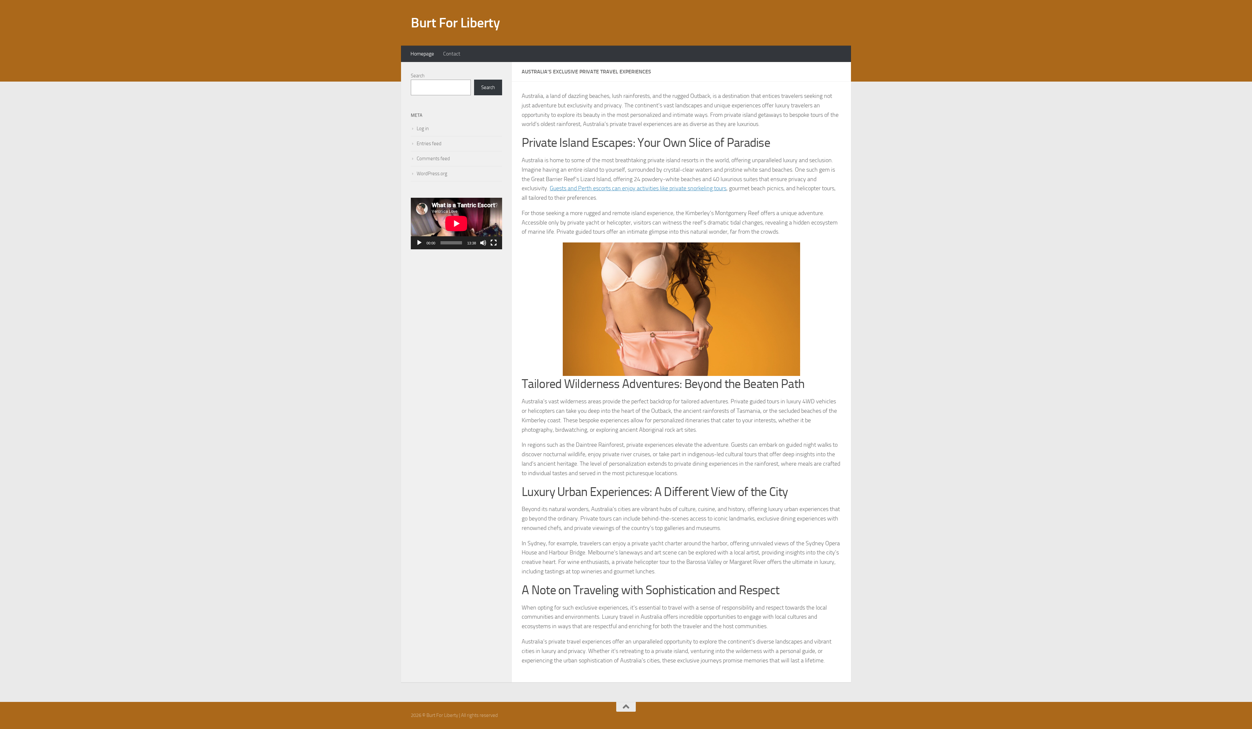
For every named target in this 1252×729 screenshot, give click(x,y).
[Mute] (483, 243)
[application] (456, 223)
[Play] (419, 243)
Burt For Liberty (455, 23)
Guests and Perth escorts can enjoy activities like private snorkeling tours (638, 188)
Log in (423, 129)
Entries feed (429, 144)
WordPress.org (432, 174)
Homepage (422, 54)
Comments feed (433, 159)
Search (418, 76)
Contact (451, 54)
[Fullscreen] (493, 243)
